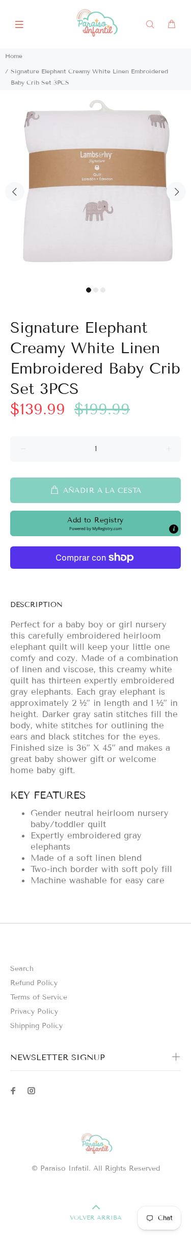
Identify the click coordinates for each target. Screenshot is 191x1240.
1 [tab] (88, 290)
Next (176, 191)
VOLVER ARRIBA (96, 1217)
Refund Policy (34, 983)
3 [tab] (102, 290)
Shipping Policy (36, 1025)
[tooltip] (173, 529)
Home (13, 56)
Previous (14, 191)
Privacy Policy (34, 1011)
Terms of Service (38, 997)
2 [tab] (95, 290)
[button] (95, 523)
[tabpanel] (95, 185)
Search (22, 968)
